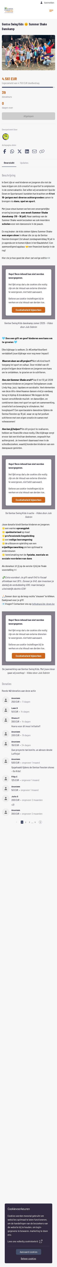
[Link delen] (42, 151)
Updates (24, 162)
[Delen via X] (19, 151)
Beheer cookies (28, 1258)
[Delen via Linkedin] (27, 151)
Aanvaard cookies (28, 1251)
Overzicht (9, 162)
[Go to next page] (40, 822)
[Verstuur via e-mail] (34, 151)
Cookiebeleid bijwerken (28, 309)
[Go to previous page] (16, 822)
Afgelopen (29, 116)
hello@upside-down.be (43, 603)
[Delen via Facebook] (4, 151)
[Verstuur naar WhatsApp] (12, 151)
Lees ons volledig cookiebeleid (23, 1241)
